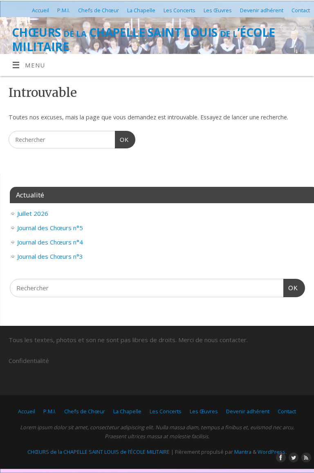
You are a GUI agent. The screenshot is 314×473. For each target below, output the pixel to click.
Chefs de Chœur (98, 10)
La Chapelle (141, 10)
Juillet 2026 (32, 213)
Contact (301, 10)
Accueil (40, 10)
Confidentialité (29, 360)
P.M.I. (63, 10)
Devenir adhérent (261, 10)
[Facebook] (280, 29)
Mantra (242, 451)
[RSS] (304, 29)
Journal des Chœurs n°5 (50, 228)
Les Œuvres (218, 10)
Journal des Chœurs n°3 (50, 256)
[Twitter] (292, 29)
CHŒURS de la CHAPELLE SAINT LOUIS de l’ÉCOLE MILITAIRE (143, 39)
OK (121, 139)
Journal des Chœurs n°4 (50, 242)
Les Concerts (179, 10)
